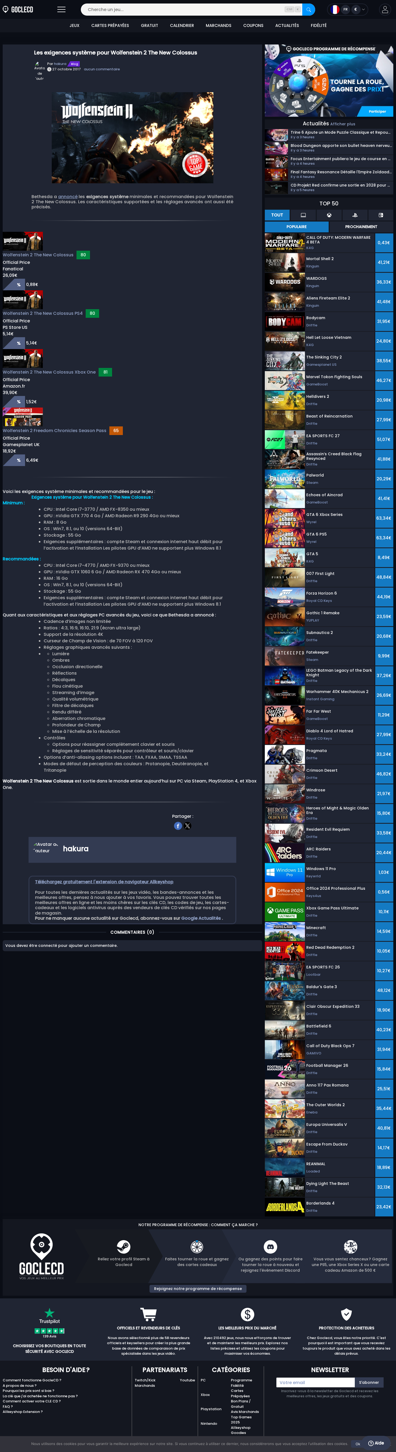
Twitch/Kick (145, 1380)
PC (203, 1380)
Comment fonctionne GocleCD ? (32, 1380)
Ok (358, 1444)
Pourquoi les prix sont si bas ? (28, 1390)
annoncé (68, 197)
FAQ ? (8, 1406)
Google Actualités (201, 918)
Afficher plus (342, 124)
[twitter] (187, 825)
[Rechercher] (308, 10)
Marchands (145, 1385)
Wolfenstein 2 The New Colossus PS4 (43, 313)
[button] (385, 10)
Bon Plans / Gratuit (241, 1404)
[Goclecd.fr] (18, 10)
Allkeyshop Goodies (241, 1430)
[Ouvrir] (61, 10)
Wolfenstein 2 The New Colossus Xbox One (49, 372)
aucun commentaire (102, 69)
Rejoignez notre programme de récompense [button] (198, 1288)
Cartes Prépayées (240, 1393)
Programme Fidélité (241, 1383)
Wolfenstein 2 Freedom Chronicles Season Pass (54, 430)
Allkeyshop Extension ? (23, 1411)
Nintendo (209, 1423)
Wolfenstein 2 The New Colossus (38, 255)
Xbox (205, 1394)
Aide (379, 1443)
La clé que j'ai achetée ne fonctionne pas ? (40, 1396)
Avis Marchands (245, 1411)
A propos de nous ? (20, 1385)
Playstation (211, 1409)
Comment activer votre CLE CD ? (32, 1401)
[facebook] (178, 825)
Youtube (187, 1380)
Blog (74, 64)
